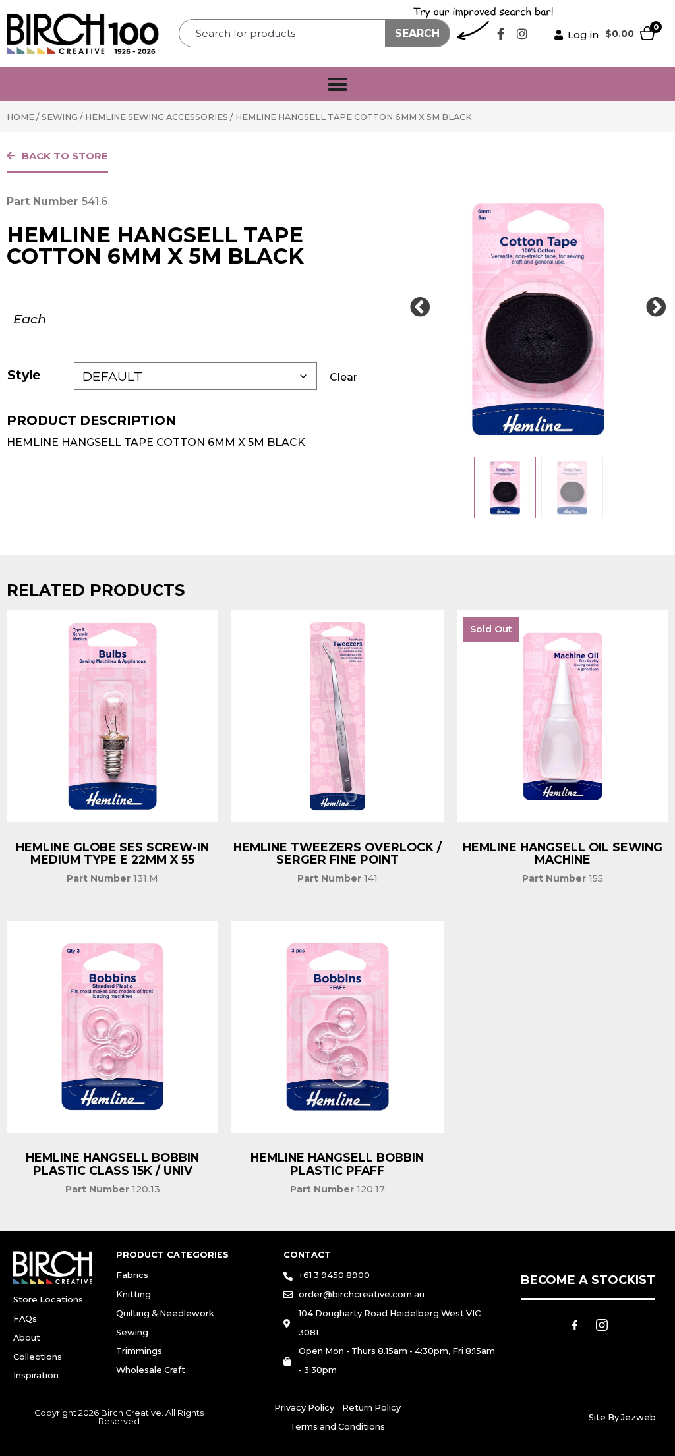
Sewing (60, 117)
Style (24, 375)
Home (20, 117)
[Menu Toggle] (337, 84)
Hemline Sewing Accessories (156, 117)
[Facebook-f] (500, 34)
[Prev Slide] (420, 308)
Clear (343, 377)
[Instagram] (522, 34)
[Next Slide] (656, 308)
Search (417, 33)
